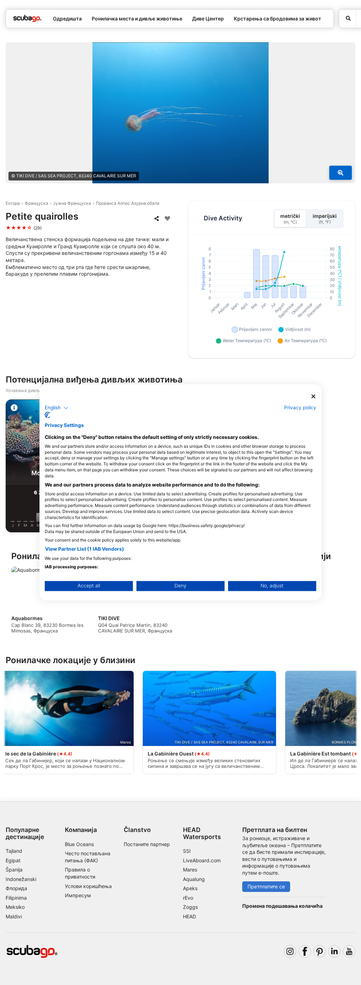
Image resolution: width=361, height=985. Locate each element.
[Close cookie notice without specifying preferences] (313, 396)
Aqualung (194, 879)
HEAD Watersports (202, 833)
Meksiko (15, 907)
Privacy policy (300, 407)
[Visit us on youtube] (349, 951)
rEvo (188, 898)
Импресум (78, 895)
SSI (187, 851)
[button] (56, 408)
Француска (36, 203)
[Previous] (12, 467)
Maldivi (14, 916)
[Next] (349, 467)
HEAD (189, 916)
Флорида (16, 888)
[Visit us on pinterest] (319, 951)
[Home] (27, 18)
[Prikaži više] (340, 173)
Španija (14, 870)
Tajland (14, 851)
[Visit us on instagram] (290, 951)
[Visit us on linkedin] (334, 951)
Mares (190, 870)
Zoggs (190, 907)
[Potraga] (347, 19)
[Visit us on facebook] (305, 951)
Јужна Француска (72, 203)
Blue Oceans (79, 844)
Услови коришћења (88, 886)
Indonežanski (21, 879)
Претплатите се (266, 886)
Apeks (190, 888)
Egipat (13, 860)
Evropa (13, 203)
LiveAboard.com (202, 860)
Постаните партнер (147, 844)
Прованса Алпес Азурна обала (127, 203)
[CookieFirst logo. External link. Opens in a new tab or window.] (47, 415)
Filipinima (16, 898)
